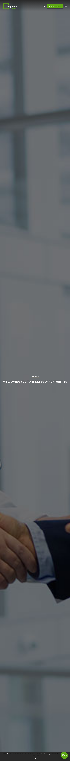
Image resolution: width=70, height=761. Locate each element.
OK (35, 758)
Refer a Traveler (55, 6)
